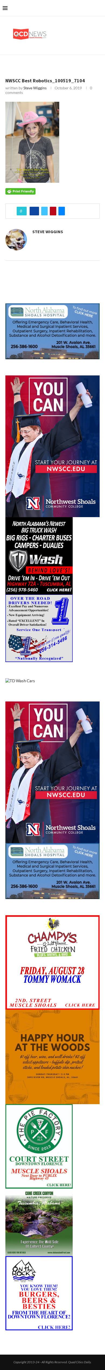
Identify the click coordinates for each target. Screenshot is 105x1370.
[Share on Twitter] (44, 211)
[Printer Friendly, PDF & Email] (20, 191)
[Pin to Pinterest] (53, 211)
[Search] (99, 8)
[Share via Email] (61, 211)
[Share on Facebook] (34, 211)
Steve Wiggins (35, 88)
